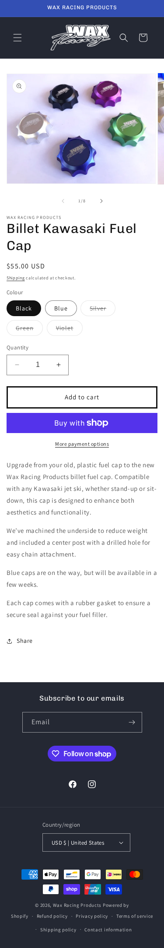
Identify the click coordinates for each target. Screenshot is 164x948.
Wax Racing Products (77, 905)
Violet (69, 330)
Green (29, 330)
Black (24, 308)
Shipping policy (58, 930)
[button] (17, 37)
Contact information (108, 930)
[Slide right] (101, 201)
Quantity (17, 347)
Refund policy (52, 916)
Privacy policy (92, 916)
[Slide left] (63, 201)
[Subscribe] (132, 722)
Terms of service (134, 916)
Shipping (16, 278)
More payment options (82, 444)
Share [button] (25, 641)
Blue (61, 308)
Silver (102, 310)
